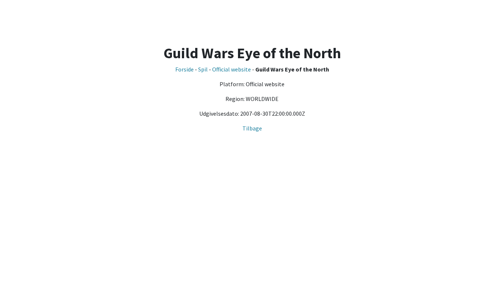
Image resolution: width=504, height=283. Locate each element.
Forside (184, 69)
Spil (203, 69)
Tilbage (252, 128)
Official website (231, 69)
